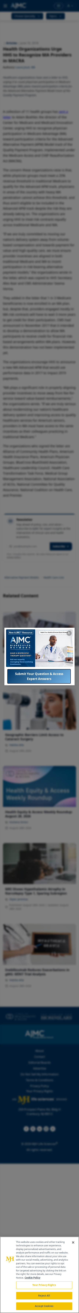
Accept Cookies (44, 1306)
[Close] (73, 1242)
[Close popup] (69, 633)
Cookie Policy (32, 1277)
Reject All (44, 1295)
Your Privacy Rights (44, 1285)
